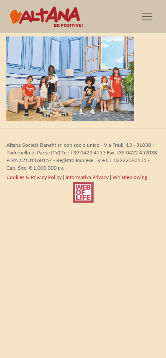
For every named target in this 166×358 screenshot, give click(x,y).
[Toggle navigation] (147, 16)
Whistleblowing (129, 177)
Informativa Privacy (87, 177)
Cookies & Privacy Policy (34, 177)
